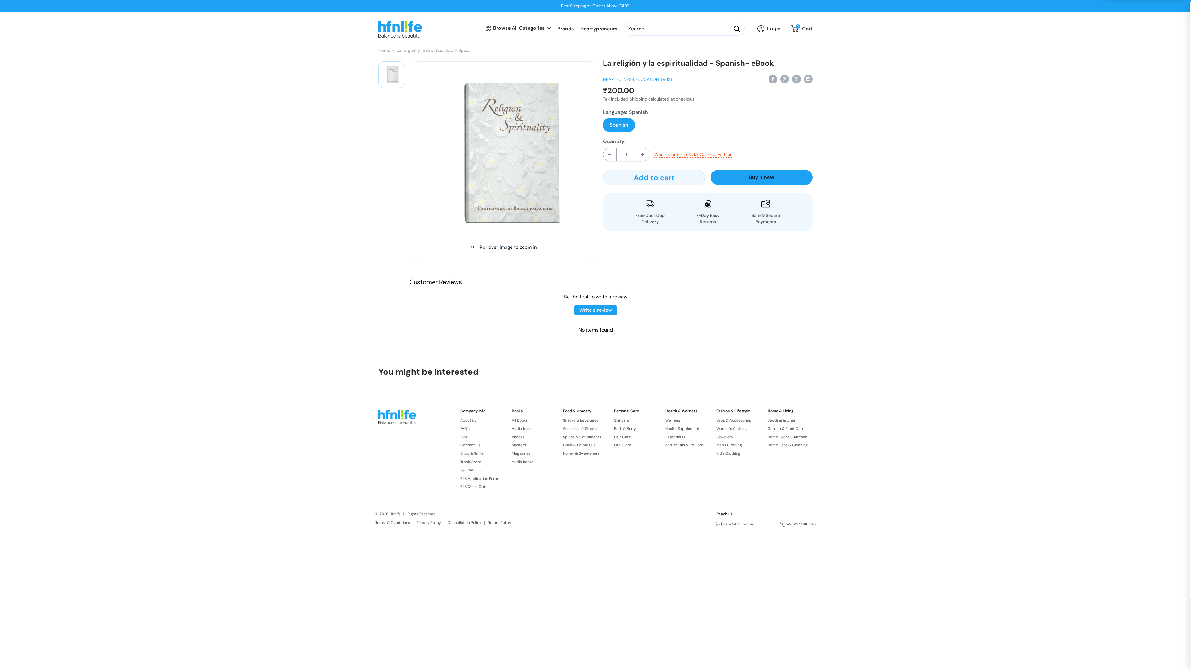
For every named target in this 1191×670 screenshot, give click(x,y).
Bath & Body (625, 428)
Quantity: (614, 141)
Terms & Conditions (392, 523)
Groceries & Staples (580, 428)
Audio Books (522, 461)
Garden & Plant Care (786, 428)
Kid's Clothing (728, 453)
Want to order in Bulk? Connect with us (693, 154)
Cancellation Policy (464, 523)
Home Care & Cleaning (788, 445)
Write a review (595, 310)
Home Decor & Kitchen (787, 437)
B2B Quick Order (474, 486)
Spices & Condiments (582, 437)
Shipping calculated (649, 99)
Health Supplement (682, 428)
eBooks (518, 437)
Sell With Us (470, 470)
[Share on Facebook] (773, 78)
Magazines (521, 453)
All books (520, 420)
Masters (519, 445)
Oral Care (622, 445)
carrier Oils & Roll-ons (684, 445)
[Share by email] (808, 78)
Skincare (621, 420)
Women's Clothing (732, 428)
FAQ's (465, 428)
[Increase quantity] (642, 154)
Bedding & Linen (782, 420)
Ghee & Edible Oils (579, 445)
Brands (565, 28)
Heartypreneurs (598, 28)
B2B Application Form (479, 478)
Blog (464, 437)
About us (468, 420)
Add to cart (654, 177)
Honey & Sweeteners (581, 453)
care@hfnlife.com (738, 524)
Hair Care (622, 437)
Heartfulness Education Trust (638, 79)
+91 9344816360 (801, 524)
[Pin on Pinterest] (784, 78)
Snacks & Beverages (580, 420)
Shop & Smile (472, 453)
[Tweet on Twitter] (796, 78)
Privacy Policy (429, 523)
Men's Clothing (729, 445)
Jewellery (724, 437)
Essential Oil (676, 437)
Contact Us (470, 445)
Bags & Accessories (733, 420)
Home (384, 50)
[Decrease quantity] (609, 154)
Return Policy (499, 523)
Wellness (673, 420)
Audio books (522, 428)
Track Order (470, 461)
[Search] (737, 29)
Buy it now (761, 177)
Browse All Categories (519, 28)
